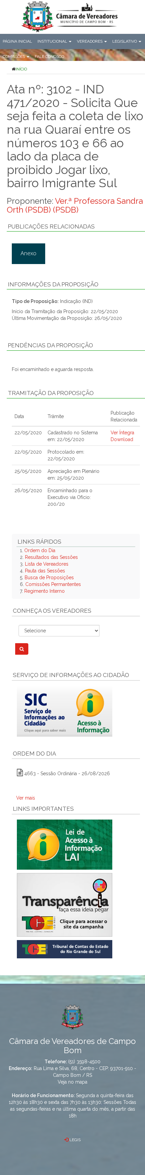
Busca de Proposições (49, 577)
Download (122, 439)
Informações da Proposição (53, 284)
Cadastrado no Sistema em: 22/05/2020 (73, 436)
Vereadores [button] (90, 41)
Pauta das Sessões (45, 570)
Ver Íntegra (122, 432)
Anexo (28, 253)
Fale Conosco (49, 56)
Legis (74, 1139)
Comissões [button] (14, 56)
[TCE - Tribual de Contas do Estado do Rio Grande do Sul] (64, 949)
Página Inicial (17, 41)
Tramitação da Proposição (51, 393)
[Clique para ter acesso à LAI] (64, 844)
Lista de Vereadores (46, 564)
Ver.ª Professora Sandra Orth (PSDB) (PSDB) (75, 205)
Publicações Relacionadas (51, 226)
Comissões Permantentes (53, 584)
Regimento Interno (44, 591)
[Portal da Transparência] (76, 905)
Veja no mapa (72, 1082)
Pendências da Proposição (50, 345)
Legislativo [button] (125, 41)
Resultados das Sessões (51, 557)
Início (21, 69)
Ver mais (25, 798)
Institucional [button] (52, 41)
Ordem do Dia (39, 550)
